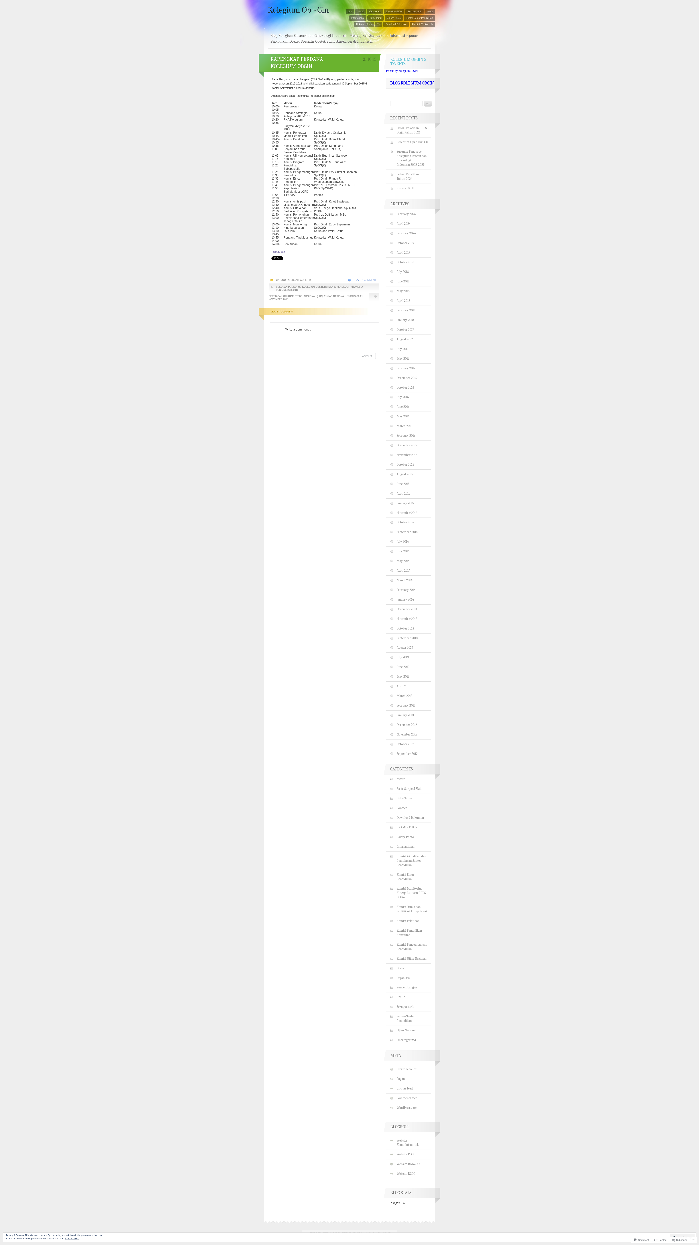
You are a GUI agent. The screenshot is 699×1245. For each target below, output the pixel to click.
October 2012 (405, 744)
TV (378, 24)
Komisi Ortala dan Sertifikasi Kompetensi (412, 909)
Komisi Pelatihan (408, 921)
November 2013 (407, 619)
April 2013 (403, 686)
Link (350, 11)
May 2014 (403, 561)
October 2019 (405, 243)
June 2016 (403, 407)
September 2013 (407, 638)
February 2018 (406, 310)
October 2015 (405, 465)
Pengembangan (407, 987)
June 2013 (403, 667)
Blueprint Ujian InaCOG (412, 142)
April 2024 (404, 224)
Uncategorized (301, 280)
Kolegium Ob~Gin (298, 10)
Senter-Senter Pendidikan (419, 18)
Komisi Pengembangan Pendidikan (412, 947)
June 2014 (403, 551)
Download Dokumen (396, 24)
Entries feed (405, 1088)
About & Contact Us (422, 24)
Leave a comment (365, 280)
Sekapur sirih (414, 11)
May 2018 (403, 291)
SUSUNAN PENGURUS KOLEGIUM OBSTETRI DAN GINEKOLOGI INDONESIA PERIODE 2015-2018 (319, 288)
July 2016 (403, 397)
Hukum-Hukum (364, 24)
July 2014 (403, 542)
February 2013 (406, 705)
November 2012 (407, 734)
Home (430, 11)
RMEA (401, 997)
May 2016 (403, 416)
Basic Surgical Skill (409, 789)
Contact (402, 808)
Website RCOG (406, 1174)
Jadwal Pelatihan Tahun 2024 (408, 176)
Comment (366, 355)
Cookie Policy (72, 1238)
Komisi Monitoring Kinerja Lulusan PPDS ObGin (411, 892)
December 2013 (407, 609)
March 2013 (404, 696)
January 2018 (405, 320)
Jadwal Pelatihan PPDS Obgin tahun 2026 (412, 130)
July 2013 (403, 657)
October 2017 (405, 330)
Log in (401, 1079)
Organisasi (375, 11)
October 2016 (405, 388)
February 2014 (406, 590)
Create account (406, 1069)
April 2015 (403, 493)
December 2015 (407, 445)
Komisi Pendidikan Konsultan (409, 933)
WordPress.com (407, 1108)
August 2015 (405, 474)
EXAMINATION (394, 11)
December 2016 (407, 378)
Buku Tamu (376, 18)
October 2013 (405, 628)
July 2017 (403, 349)
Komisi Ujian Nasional (411, 959)
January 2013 (405, 715)
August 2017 (405, 339)
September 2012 (407, 754)
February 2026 (406, 214)
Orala (400, 968)
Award (361, 11)
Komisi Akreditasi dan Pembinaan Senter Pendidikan (411, 860)
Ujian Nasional (406, 1030)
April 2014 (403, 571)
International (357, 18)
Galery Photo (394, 18)
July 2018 (403, 272)
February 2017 (406, 368)
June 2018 (403, 281)
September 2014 (407, 532)
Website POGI (406, 1154)
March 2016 (404, 426)
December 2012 (407, 725)
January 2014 (405, 599)
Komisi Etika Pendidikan (405, 877)
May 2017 (403, 359)
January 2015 (405, 503)
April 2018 (403, 301)
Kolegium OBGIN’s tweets (408, 61)
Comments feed (407, 1098)
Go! (428, 104)
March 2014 (404, 580)
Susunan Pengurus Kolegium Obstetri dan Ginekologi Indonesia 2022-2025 (412, 158)
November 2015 (407, 455)
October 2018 (405, 262)
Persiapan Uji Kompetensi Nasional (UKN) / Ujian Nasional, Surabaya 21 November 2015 (316, 298)
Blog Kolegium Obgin (412, 83)
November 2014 (407, 513)
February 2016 (406, 436)
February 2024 (406, 233)
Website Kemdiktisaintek (408, 1142)
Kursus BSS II (405, 188)
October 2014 (405, 522)
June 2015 (403, 484)
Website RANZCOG (409, 1164)
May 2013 (403, 676)
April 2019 (403, 253)
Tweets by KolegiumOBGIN (402, 70)
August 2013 (405, 648)
